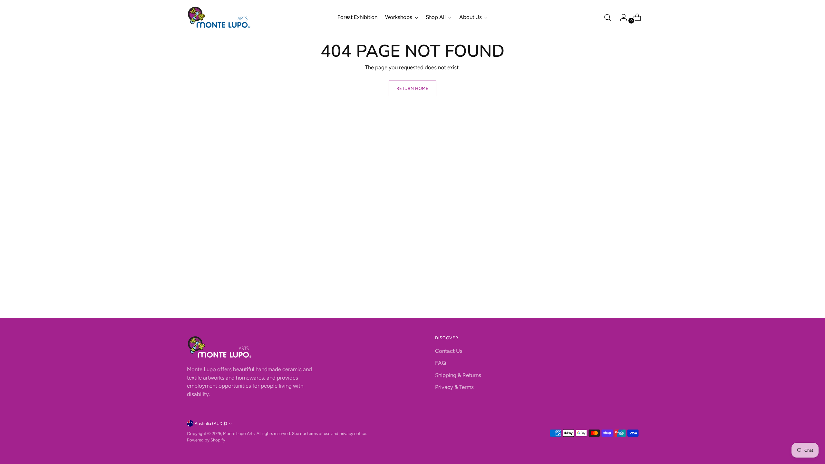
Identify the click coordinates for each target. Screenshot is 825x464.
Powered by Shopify (206, 439)
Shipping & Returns (458, 375)
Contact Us (448, 351)
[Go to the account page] (621, 17)
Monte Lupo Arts (239, 433)
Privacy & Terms (454, 387)
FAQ (440, 363)
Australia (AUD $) (211, 423)
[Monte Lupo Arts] (219, 17)
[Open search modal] (607, 17)
